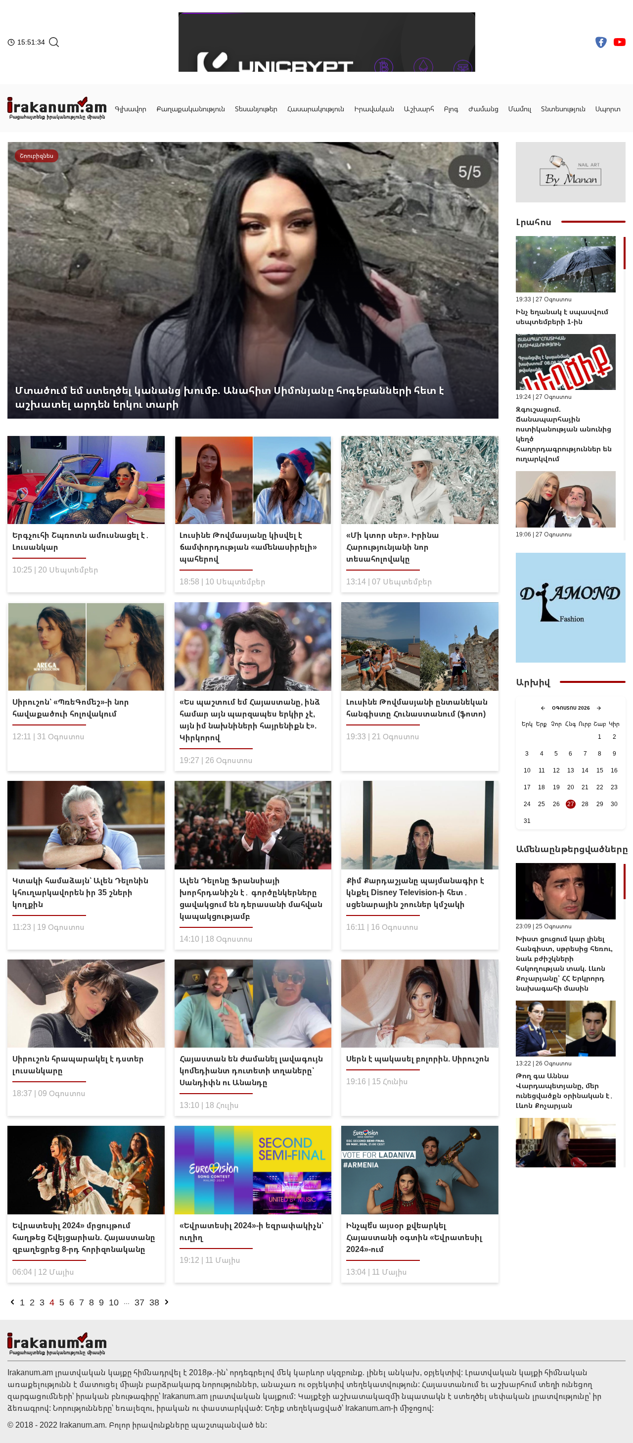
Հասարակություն (315, 108)
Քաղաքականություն (190, 108)
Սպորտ (608, 108)
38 (154, 1302)
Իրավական (374, 108)
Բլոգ (451, 108)
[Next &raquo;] (167, 1302)
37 (139, 1302)
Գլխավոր (130, 108)
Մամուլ (519, 108)
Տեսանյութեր (256, 108)
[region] (571, 388)
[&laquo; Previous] (12, 1302)
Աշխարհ (419, 108)
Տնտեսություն (563, 108)
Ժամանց (483, 108)
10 (114, 1302)
